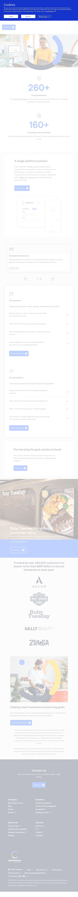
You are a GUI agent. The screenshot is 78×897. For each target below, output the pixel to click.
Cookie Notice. (50, 11)
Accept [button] (11, 16)
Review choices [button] (43, 16)
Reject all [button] (28, 16)
